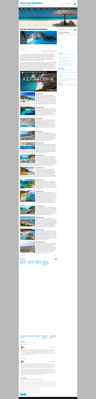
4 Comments (23, 48)
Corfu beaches (52, 50)
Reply (22, 355)
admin (25, 361)
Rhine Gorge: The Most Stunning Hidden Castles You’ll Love (53, 336)
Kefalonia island (54, 51)
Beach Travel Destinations (31, 3)
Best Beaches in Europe (24, 50)
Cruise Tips (57, 8)
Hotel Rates (26, 8)
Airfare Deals (32, 8)
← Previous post (22, 255)
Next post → (55, 255)
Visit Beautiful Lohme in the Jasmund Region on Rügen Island (23, 336)
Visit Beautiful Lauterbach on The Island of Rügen (31, 336)
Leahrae (60, 69)
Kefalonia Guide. (28, 104)
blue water (48, 50)
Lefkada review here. (52, 127)
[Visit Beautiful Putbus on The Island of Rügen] (38, 297)
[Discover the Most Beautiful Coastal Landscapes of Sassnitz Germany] (46, 297)
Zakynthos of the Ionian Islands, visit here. (41, 152)
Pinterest (25, 69)
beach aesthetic (44, 50)
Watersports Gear (50, 8)
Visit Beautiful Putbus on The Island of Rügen (38, 336)
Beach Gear (44, 8)
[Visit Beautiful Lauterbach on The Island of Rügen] (31, 297)
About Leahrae (63, 8)
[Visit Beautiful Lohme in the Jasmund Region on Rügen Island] (24, 297)
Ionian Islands (50, 51)
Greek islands (45, 51)
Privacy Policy (69, 8)
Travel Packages (38, 8)
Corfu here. (24, 177)
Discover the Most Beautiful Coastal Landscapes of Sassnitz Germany (45, 337)
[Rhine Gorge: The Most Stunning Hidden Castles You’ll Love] (53, 297)
